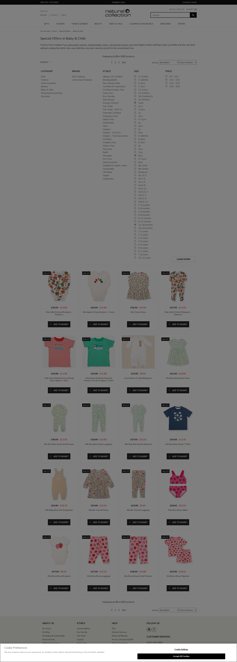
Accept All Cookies (181, 656)
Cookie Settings (181, 649)
